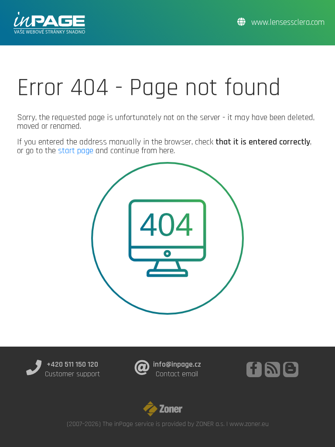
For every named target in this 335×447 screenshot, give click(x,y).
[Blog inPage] (290, 369)
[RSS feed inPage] (272, 369)
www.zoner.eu (249, 423)
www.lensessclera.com (287, 22)
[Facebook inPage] (254, 369)
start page (75, 150)
